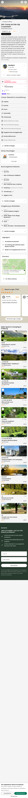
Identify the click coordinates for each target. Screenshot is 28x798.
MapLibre (19, 270)
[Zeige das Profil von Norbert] (24, 65)
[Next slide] (25, 336)
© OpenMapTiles (12, 271)
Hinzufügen (14, 161)
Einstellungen (14, 796)
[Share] (22, 2)
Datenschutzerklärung (6, 575)
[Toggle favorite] (3, 332)
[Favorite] (25, 2)
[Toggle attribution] (24, 270)
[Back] (2, 2)
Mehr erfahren (5, 790)
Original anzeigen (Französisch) (9, 302)
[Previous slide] (3, 336)
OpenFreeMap (6, 271)
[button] (14, 266)
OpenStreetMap (6, 273)
